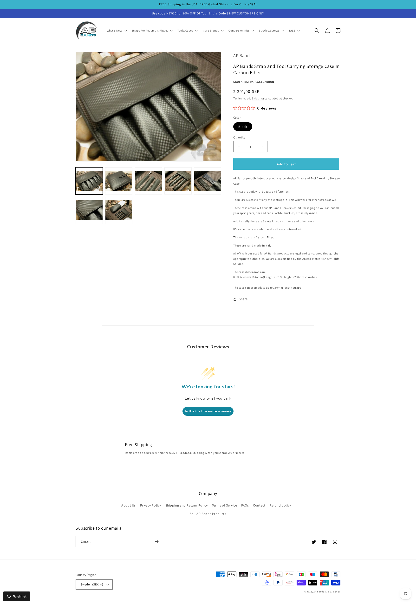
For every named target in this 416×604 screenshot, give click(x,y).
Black (242, 126)
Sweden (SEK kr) (92, 584)
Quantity (239, 137)
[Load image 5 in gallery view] (207, 181)
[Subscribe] (156, 541)
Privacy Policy (150, 505)
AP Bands (318, 591)
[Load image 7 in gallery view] (118, 210)
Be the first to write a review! (208, 411)
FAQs (245, 505)
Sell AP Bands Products (208, 514)
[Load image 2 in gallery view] (118, 181)
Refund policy (280, 505)
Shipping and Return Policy (186, 505)
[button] (116, 30)
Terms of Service (224, 505)
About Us (128, 505)
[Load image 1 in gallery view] (89, 181)
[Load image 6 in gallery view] (89, 210)
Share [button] (243, 299)
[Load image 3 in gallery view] (148, 181)
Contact (259, 505)
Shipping (258, 98)
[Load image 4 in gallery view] (178, 181)
